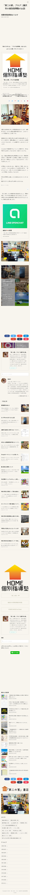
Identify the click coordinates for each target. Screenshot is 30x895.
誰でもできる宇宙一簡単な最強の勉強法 (11, 838)
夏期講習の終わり (5, 405)
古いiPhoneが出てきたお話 (8, 417)
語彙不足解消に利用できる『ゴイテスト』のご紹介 (13, 430)
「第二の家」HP (15, 595)
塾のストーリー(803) (4, 185)
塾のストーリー (6, 835)
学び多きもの (17, 830)
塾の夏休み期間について (7, 467)
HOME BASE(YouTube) (15, 609)
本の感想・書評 (6, 828)
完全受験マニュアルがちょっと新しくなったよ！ (13, 479)
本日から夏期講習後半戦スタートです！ (11, 442)
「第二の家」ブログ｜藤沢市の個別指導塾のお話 (15, 7)
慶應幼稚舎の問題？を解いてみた (16, 743)
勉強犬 (9, 379)
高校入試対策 (14, 820)
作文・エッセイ (6, 830)
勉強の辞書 (5, 820)
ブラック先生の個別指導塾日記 (9, 825)
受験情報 (14, 833)
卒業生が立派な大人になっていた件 (9, 528)
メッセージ (23, 833)
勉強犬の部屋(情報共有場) (15, 602)
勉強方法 (5, 833)
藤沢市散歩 (5, 822)
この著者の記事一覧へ (22, 396)
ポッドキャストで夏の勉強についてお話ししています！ (14, 504)
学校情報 (23, 822)
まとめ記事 (14, 822)
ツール (16, 828)
